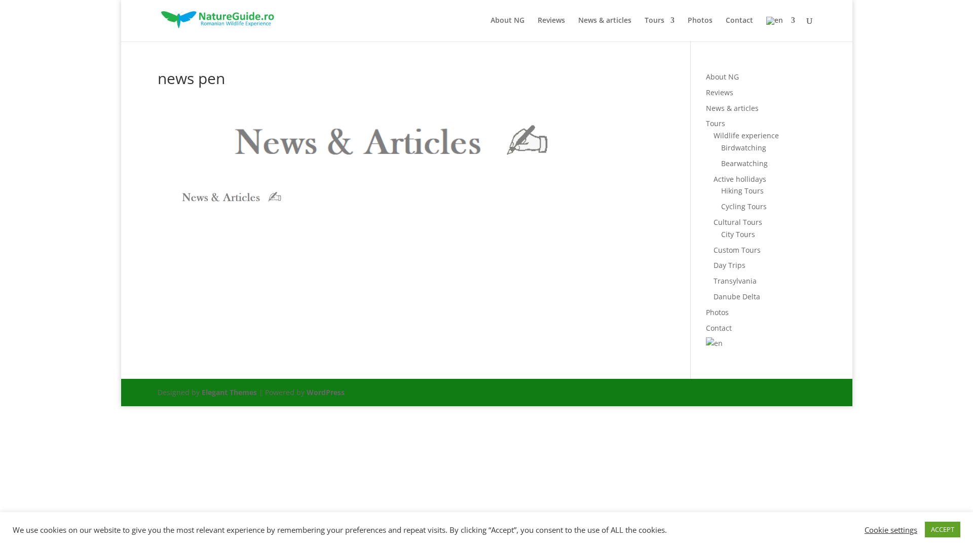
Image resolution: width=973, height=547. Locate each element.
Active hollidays (740, 179)
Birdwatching (743, 147)
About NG (508, 21)
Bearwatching (744, 163)
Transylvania (735, 281)
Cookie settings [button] (891, 529)
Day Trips (729, 265)
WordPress (326, 392)
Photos (700, 21)
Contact (739, 21)
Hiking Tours (742, 191)
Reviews (551, 21)
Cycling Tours (744, 206)
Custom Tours (737, 250)
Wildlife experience (746, 135)
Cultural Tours (738, 222)
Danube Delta (737, 296)
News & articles (604, 21)
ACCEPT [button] (942, 529)
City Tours (738, 234)
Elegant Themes (229, 392)
